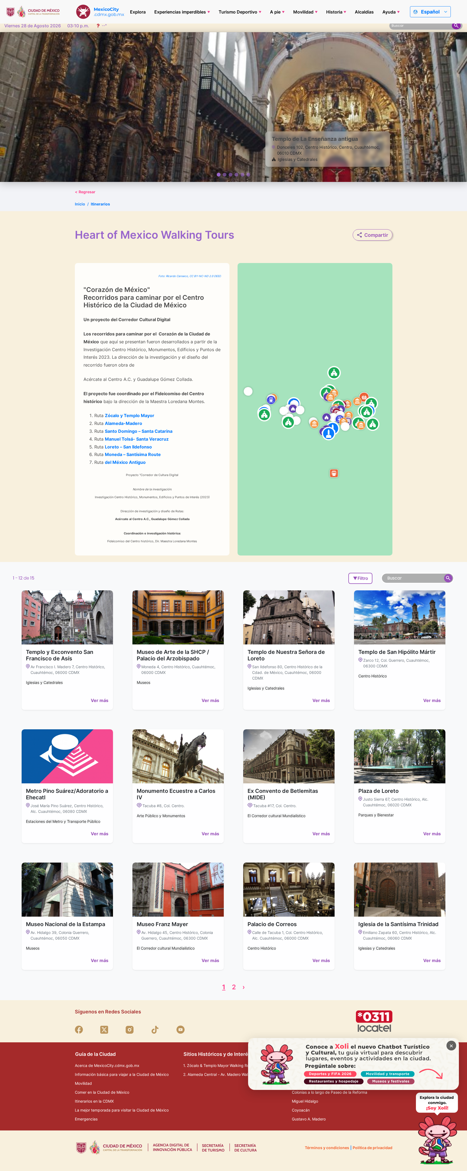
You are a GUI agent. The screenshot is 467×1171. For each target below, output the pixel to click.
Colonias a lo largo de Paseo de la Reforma (329, 1092)
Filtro (360, 578)
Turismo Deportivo (238, 12)
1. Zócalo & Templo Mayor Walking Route (219, 1065)
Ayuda (389, 12)
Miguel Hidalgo (305, 1101)
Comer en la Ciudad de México (102, 1092)
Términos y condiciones (327, 1147)
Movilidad (303, 12)
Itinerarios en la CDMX (94, 1101)
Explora (138, 12)
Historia (334, 12)
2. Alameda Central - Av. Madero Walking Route (225, 1074)
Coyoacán (301, 1110)
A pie (275, 12)
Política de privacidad (372, 1147)
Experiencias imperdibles (180, 12)
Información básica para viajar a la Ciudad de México (122, 1074)
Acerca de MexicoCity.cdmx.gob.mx (107, 1065)
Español (430, 12)
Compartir (376, 235)
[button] (366, 412)
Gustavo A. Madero (309, 1119)
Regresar (85, 191)
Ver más (99, 700)
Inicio (80, 204)
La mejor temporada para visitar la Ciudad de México (122, 1110)
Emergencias (86, 1119)
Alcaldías (364, 12)
